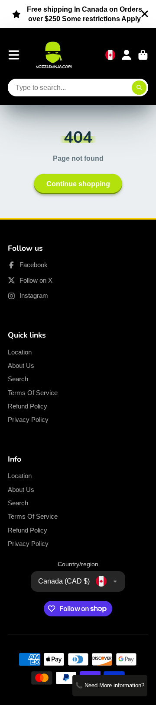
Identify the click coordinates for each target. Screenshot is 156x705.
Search (18, 379)
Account (126, 55)
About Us (21, 365)
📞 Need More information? (109, 685)
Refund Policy (27, 406)
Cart (143, 55)
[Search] (139, 87)
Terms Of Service (33, 392)
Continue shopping (78, 184)
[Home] (53, 55)
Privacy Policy (28, 419)
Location (20, 352)
